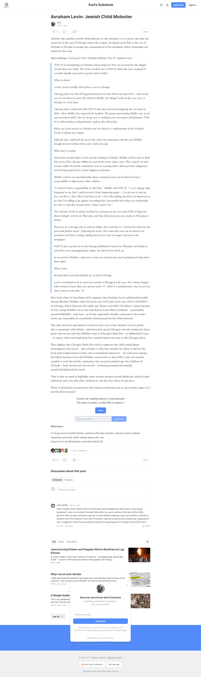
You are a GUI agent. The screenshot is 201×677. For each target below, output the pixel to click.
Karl (59, 23)
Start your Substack (93, 664)
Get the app (114, 664)
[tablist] (62, 480)
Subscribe (178, 5)
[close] (127, 585)
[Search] (161, 5)
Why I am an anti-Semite (66, 574)
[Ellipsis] (149, 505)
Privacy (94, 657)
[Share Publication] (167, 5)
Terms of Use (113, 627)
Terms (102, 657)
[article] (100, 558)
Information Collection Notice (100, 630)
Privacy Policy (121, 630)
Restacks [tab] (69, 480)
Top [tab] (54, 541)
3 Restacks (82, 450)
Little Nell (61, 505)
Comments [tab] (57, 480)
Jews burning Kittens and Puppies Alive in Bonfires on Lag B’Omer (87, 551)
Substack (87, 671)
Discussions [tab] (72, 541)
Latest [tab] (61, 541)
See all (56, 616)
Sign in (192, 5)
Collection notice (114, 657)
